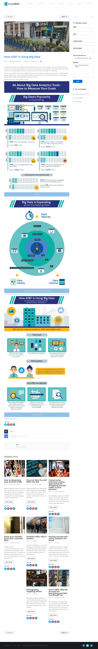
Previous (10, 16)
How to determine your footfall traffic (13, 481)
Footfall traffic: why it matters (36, 537)
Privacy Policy (7, 645)
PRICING (61, 3)
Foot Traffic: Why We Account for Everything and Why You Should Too (58, 592)
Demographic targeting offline (34, 590)
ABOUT (71, 3)
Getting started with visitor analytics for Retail (58, 538)
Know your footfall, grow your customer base (13, 538)
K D (6, 61)
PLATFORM (41, 3)
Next (63, 16)
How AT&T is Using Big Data (22, 56)
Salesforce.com (13, 418)
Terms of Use (16, 645)
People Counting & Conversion (82, 94)
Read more (8, 502)
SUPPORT (89, 3)
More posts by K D (21, 447)
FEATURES (29, 3)
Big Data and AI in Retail (14, 61)
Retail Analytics (78, 101)
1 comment (25, 61)
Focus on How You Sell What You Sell (36, 481)
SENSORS (51, 3)
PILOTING (80, 3)
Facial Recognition (79, 98)
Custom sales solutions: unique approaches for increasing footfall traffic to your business (57, 484)
